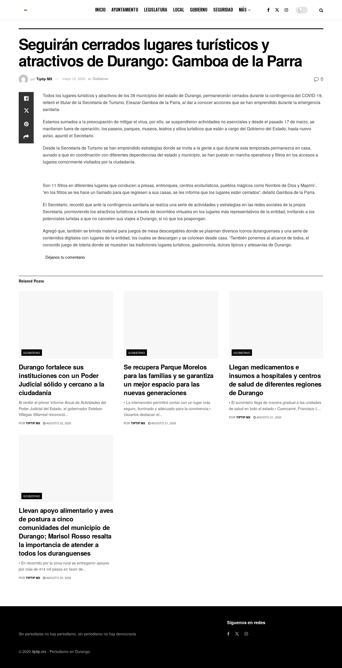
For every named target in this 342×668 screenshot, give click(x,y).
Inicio (100, 9)
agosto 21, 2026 (163, 423)
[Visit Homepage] (26, 10)
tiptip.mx (39, 651)
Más (243, 9)
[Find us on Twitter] (277, 10)
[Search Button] (321, 10)
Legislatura (155, 9)
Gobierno (198, 9)
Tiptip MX (44, 78)
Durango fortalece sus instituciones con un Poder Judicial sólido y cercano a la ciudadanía (61, 379)
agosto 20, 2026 (58, 577)
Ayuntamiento (124, 9)
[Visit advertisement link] (183, 174)
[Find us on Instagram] (286, 10)
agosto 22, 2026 (58, 423)
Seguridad (223, 9)
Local (178, 9)
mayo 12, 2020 (73, 78)
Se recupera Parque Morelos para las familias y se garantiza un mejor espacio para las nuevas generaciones (168, 379)
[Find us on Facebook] (268, 10)
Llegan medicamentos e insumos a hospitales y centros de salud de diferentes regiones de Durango (275, 379)
